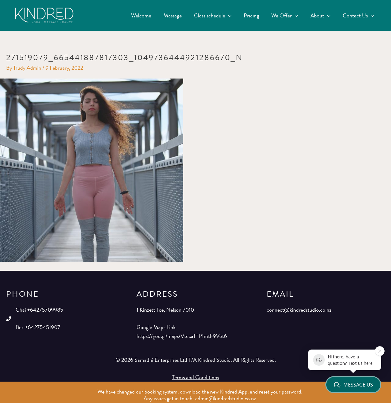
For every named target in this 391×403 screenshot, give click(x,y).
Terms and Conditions (195, 377)
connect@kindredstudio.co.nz (299, 310)
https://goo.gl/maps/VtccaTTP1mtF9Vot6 (182, 336)
